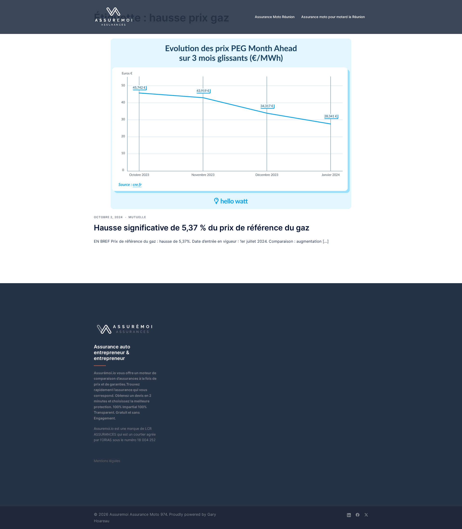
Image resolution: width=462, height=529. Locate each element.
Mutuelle (137, 217)
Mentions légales (107, 461)
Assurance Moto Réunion (275, 17)
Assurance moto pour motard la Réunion (333, 17)
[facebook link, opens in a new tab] (357, 514)
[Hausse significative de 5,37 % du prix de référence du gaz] (231, 123)
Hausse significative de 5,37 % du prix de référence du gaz (201, 227)
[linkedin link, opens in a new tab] (349, 514)
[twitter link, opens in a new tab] (366, 514)
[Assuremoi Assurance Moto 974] (114, 16)
